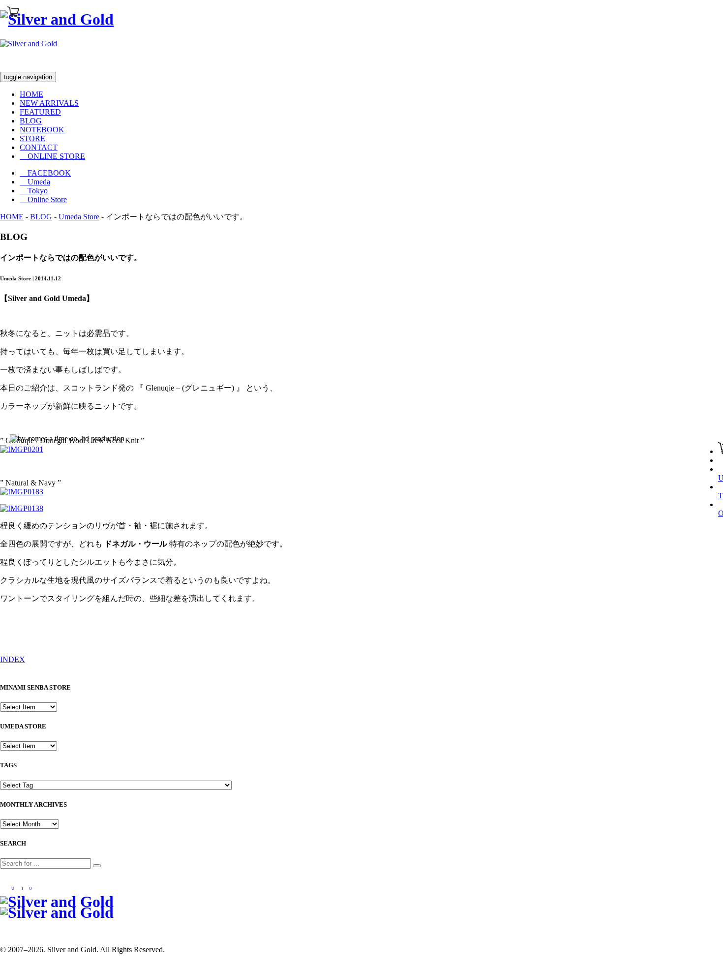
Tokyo (34, 190)
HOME (31, 94)
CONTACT (39, 147)
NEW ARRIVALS (49, 103)
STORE (32, 138)
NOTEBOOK (42, 129)
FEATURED (40, 112)
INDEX (12, 659)
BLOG (31, 121)
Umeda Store (79, 216)
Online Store (43, 199)
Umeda (35, 182)
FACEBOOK (45, 173)
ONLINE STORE (52, 156)
